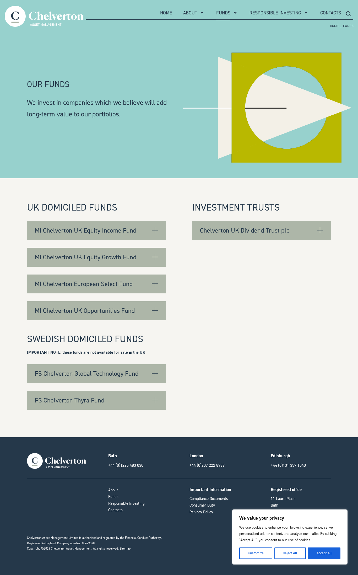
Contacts (330, 13)
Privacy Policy (201, 512)
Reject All (290, 553)
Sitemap (125, 548)
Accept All (324, 553)
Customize (256, 553)
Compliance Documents (208, 498)
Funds (223, 13)
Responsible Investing (275, 13)
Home (166, 13)
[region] (290, 537)
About (190, 13)
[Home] (44, 24)
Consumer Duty (202, 505)
